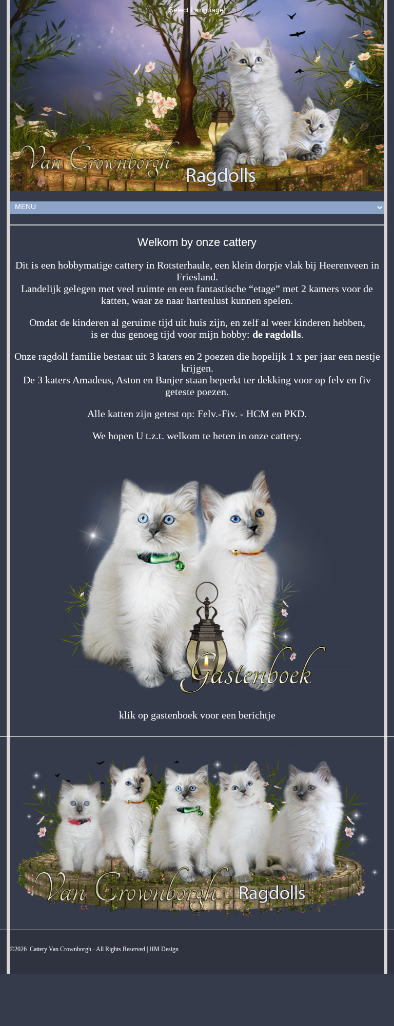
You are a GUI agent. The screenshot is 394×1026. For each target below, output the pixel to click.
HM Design (164, 949)
